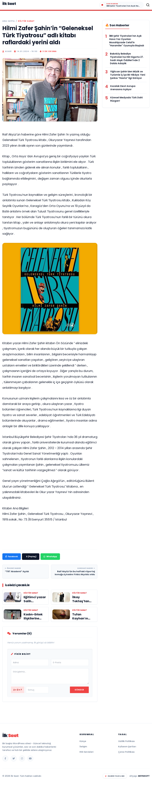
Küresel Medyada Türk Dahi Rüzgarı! (126, 99)
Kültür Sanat (26, 21)
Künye (83, 741)
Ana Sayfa (8, 21)
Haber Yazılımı (116, 776)
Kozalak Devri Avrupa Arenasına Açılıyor (122, 88)
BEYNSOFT (144, 775)
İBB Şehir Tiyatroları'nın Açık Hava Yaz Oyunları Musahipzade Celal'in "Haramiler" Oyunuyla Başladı (126, 40)
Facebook (13, 556)
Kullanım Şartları (127, 746)
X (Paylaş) (31, 556)
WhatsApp (51, 556)
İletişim (83, 746)
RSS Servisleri (86, 751)
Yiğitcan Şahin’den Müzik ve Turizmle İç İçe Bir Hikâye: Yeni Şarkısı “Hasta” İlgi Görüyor (127, 75)
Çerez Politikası (126, 751)
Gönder (79, 689)
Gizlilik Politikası (126, 741)
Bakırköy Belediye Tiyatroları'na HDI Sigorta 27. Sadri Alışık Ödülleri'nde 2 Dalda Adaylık (127, 58)
